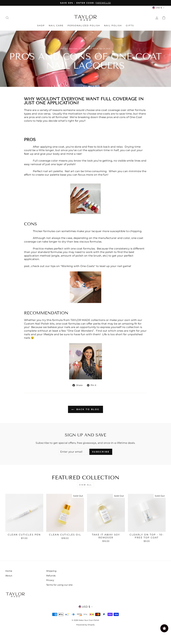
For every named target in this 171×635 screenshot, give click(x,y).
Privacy (50, 580)
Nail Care (73, 49)
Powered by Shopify (85, 625)
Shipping (51, 571)
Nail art (64, 49)
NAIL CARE (56, 25)
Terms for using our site (59, 584)
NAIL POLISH (113, 25)
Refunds (51, 575)
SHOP (41, 25)
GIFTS (130, 25)
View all (85, 485)
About (8, 575)
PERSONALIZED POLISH (84, 25)
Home (8, 571)
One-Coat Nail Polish (88, 49)
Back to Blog (87, 409)
